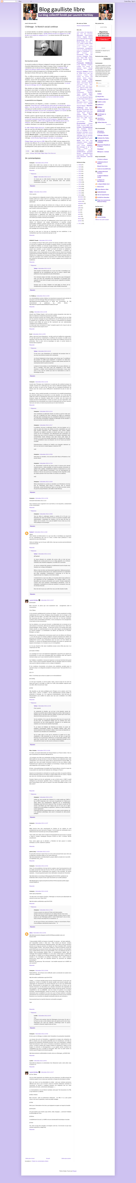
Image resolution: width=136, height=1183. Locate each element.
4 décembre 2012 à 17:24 (46, 463)
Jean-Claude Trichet (82, 84)
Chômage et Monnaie (102, 135)
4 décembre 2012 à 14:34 (44, 706)
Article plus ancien (66, 1158)
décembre (80, 197)
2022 (79, 173)
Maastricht (85, 97)
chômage (32, 153)
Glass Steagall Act (87, 66)
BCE (91, 40)
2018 (79, 182)
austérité (84, 130)
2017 (79, 184)
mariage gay (88, 148)
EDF (78, 53)
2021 (79, 175)
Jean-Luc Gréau (84, 87)
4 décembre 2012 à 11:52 (41, 382)
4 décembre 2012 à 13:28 (40, 532)
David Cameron (88, 49)
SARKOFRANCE (101, 192)
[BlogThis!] (37, 151)
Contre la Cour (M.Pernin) (104, 169)
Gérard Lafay (86, 73)
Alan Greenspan (88, 33)
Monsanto (80, 102)
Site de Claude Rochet (103, 194)
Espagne (85, 56)
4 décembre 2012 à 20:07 (44, 1015)
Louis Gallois (89, 95)
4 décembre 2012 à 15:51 (46, 797)
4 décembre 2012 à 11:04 (44, 351)
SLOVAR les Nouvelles (103, 197)
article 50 (79, 130)
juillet (79, 207)
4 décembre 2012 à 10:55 (39, 334)
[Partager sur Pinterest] (43, 151)
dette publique (80, 138)
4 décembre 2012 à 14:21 (44, 554)
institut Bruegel (81, 145)
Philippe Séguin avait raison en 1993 (35, 141)
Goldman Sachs (82, 68)
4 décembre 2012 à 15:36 (46, 454)
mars (79, 216)
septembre (81, 203)
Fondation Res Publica (103, 138)
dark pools (90, 137)
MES (81, 97)
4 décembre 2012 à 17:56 (46, 910)
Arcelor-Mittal (80, 38)
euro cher (85, 140)
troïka (78, 156)
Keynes (79, 95)
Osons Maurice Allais (103, 189)
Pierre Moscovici (52, 153)
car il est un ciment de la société (55, 97)
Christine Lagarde (87, 46)
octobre (80, 201)
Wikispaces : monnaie (103, 151)
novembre (80, 199)
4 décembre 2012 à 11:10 (44, 176)
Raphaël (31, 532)
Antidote (99, 94)
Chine (91, 43)
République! (100, 149)
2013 (79, 193)
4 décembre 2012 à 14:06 (43, 750)
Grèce (85, 72)
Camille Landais (84, 43)
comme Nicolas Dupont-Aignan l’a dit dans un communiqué (46, 138)
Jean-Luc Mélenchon (85, 88)
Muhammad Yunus (81, 103)
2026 (79, 164)
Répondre (32, 170)
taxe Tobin (89, 155)
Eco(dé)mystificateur (102, 99)
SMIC (85, 117)
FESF (82, 58)
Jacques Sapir (87, 79)
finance (85, 142)
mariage (78, 148)
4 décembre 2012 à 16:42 (41, 891)
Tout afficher (108, 124)
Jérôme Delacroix (102, 122)
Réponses (33, 173)
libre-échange (81, 147)
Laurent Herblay (33, 600)
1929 (85, 32)
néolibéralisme (81, 151)
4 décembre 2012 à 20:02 (40, 1060)
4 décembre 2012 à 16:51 (39, 932)
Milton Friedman (88, 100)
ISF (83, 76)
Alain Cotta (80, 33)
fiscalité (91, 142)
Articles (99, 83)
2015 (79, 188)
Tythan (35, 176)
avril (79, 214)
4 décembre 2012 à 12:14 (46, 411)
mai (79, 212)
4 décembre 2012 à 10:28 (45, 240)
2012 (79, 195)
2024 (79, 169)
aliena (31, 932)
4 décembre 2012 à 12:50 (41, 498)
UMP (87, 125)
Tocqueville (83, 125)
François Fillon (85, 61)
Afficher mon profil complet (102, 219)
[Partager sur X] (39, 151)
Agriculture (90, 32)
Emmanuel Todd (82, 54)
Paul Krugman (87, 113)
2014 (79, 190)
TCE (84, 119)
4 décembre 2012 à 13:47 (47, 600)
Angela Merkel (88, 37)
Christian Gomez (81, 45)
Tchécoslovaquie (80, 121)
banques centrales (82, 132)
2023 (79, 171)
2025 (79, 167)
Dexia (91, 51)
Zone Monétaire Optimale (85, 129)
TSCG (91, 119)
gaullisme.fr (100, 104)
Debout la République (83, 51)
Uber (91, 125)
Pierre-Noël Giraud (87, 116)
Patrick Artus (86, 111)
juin (79, 210)
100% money (80, 32)
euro (78, 140)
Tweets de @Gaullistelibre (83, 25)
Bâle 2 (90, 41)
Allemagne (80, 35)
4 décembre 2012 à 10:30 (42, 296)
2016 (79, 186)
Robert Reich (80, 117)
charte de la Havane (87, 133)
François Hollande (85, 63)
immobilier (90, 143)
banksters (90, 130)
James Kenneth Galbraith (85, 81)
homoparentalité (80, 143)
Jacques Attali (89, 76)
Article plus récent (29, 1158)
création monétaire (82, 137)
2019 (79, 180)
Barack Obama (81, 42)
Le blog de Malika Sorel (103, 184)
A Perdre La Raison (102, 159)
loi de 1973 (89, 147)
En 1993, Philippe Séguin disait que (34, 127)
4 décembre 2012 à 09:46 (39, 192)
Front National (81, 64)
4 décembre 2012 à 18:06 (41, 970)
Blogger (75, 1171)
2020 (79, 177)
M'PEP (78, 97)
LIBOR (83, 95)
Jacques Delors (81, 78)
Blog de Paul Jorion (102, 166)
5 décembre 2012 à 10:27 (47, 1072)
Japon (78, 83)
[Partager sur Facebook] (41, 151)
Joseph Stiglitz (87, 94)
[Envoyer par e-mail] (36, 151)
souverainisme (80, 155)
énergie (79, 158)
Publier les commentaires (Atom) (40, 1161)
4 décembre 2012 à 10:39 (40, 312)
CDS (78, 43)
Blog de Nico (100, 96)
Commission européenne (85, 48)
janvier (80, 220)
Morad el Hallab (87, 102)
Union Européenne (85, 127)
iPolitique (99, 107)
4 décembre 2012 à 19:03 (41, 1033)
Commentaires (101, 86)
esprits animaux (89, 138)
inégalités (90, 145)
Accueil (48, 1158)
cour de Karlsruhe (87, 135)
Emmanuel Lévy (87, 52)
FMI (86, 58)
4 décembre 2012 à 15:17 (46, 425)
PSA (83, 109)
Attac (87, 40)
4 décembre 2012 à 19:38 (46, 481)
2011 (79, 223)
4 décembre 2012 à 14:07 (41, 823)
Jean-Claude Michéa (86, 83)
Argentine (85, 38)
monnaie (90, 150)
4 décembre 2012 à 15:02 (41, 866)
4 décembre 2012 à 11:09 (44, 268)
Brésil (87, 41)
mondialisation (80, 150)
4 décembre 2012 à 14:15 (43, 851)
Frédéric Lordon (101, 102)
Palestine (86, 109)
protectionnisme (88, 153)
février (80, 218)
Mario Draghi (37, 153)
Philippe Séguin (44, 153)
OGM (86, 108)
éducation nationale (86, 156)
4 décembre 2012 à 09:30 (41, 162)
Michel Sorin (100, 186)
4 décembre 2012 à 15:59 (46, 514)
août (79, 205)
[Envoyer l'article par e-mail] (32, 151)
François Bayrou (87, 59)
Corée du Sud (80, 49)
